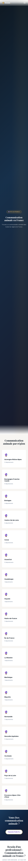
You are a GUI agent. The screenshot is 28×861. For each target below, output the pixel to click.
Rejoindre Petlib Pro (14, 832)
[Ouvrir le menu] (24, 3)
